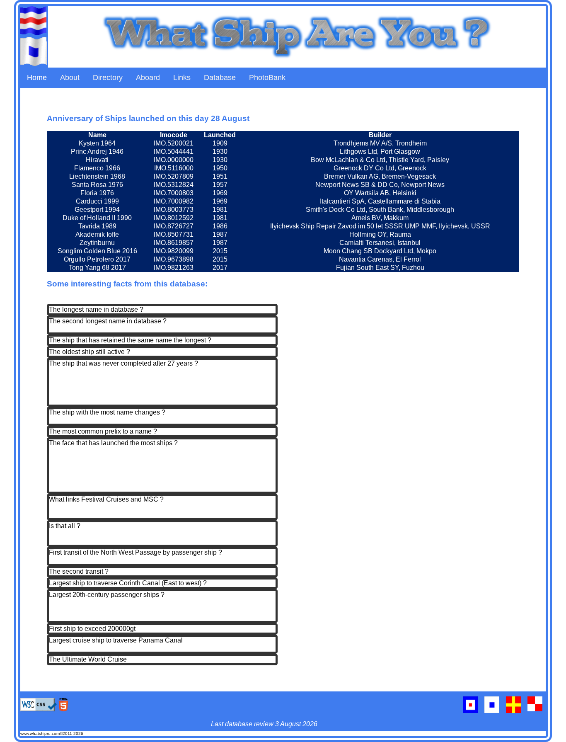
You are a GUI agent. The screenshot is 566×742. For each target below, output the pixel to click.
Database (220, 77)
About (70, 77)
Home (37, 77)
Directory (108, 77)
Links (182, 77)
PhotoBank (267, 77)
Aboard (148, 77)
